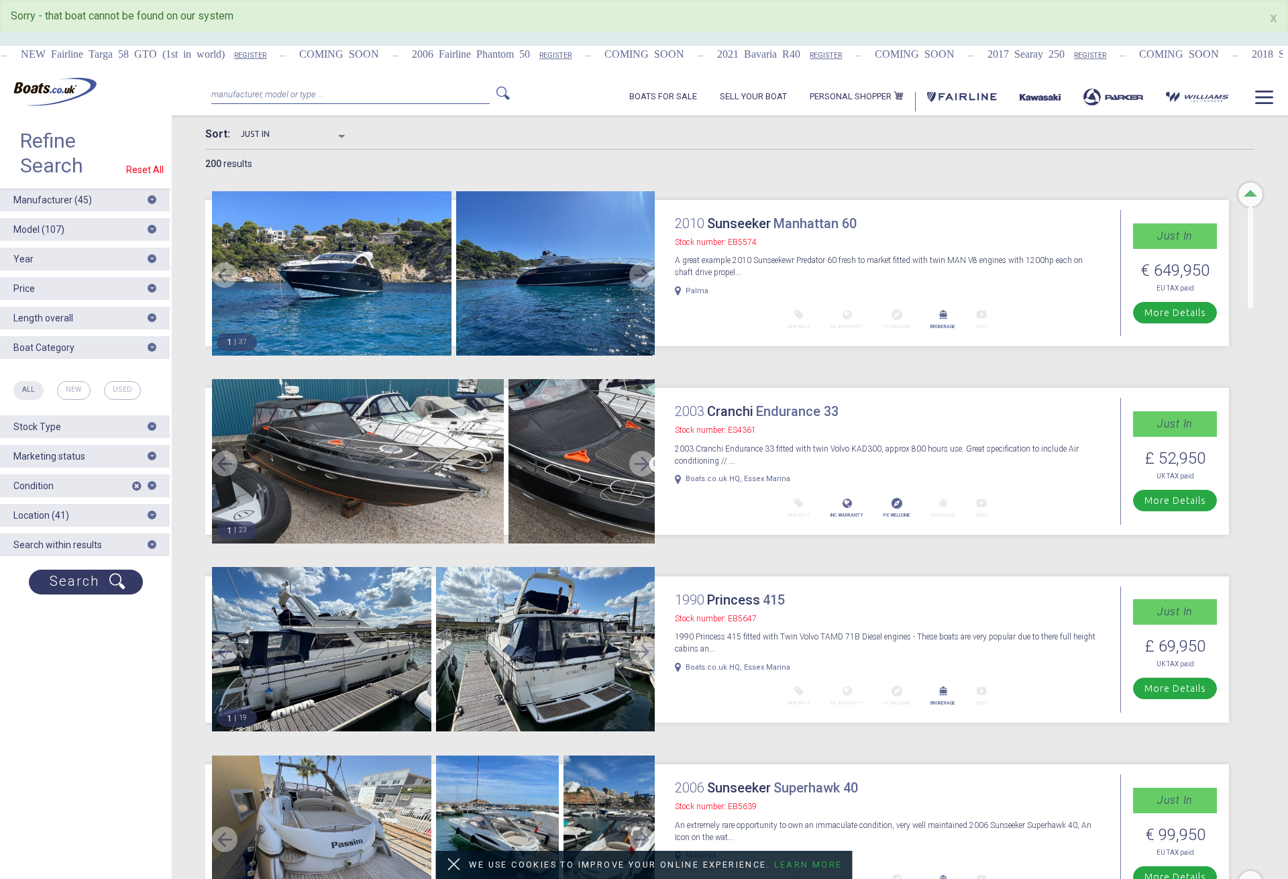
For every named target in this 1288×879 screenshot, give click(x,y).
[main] (55, 91)
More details (1175, 312)
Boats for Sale (663, 96)
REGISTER (202, 55)
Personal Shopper (852, 96)
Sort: (223, 134)
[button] (85, 200)
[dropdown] (1264, 102)
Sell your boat (753, 96)
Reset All (145, 169)
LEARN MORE (808, 865)
